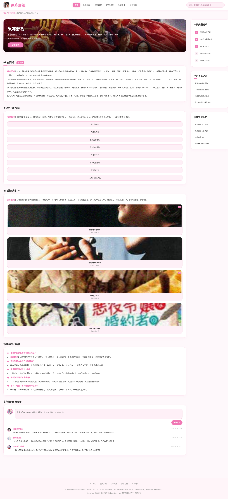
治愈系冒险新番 (205, 53)
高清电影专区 (200, 137)
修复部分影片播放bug (202, 102)
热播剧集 (86, 5)
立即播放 (15, 45)
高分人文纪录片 (205, 61)
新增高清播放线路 (201, 83)
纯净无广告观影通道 (202, 144)
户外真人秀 (95, 155)
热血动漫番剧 (95, 162)
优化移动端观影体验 (202, 96)
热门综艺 (110, 5)
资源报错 (124, 484)
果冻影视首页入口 (201, 125)
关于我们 (93, 484)
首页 (76, 5)
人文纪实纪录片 (95, 178)
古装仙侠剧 (95, 132)
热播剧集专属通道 (201, 131)
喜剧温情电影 (95, 147)
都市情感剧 (95, 124)
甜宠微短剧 (95, 170)
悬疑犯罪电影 (95, 139)
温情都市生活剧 (205, 32)
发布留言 (177, 422)
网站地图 (135, 484)
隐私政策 (114, 484)
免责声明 (103, 484)
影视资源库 (12, 13)
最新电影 (98, 5)
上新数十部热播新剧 (202, 90)
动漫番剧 (121, 5)
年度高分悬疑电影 (206, 39)
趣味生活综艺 (204, 46)
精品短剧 (133, 5)
